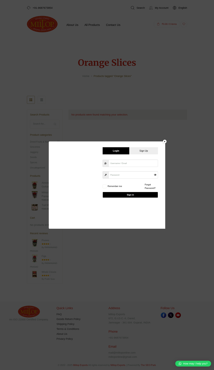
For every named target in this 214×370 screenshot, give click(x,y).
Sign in (130, 195)
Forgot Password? (150, 186)
